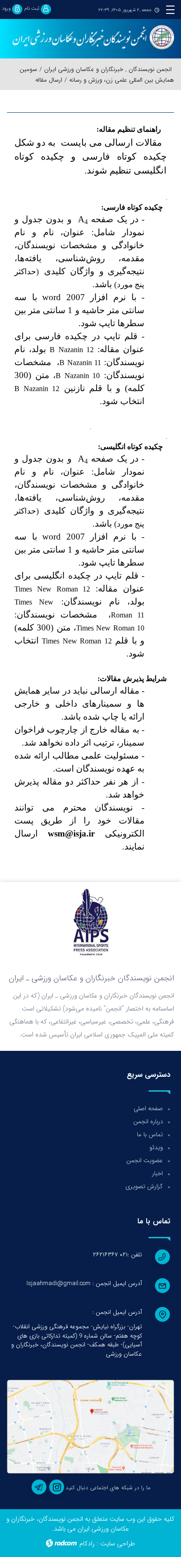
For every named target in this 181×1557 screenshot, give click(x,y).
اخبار (157, 1173)
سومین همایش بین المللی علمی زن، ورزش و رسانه (96, 74)
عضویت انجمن (144, 1160)
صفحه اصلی (148, 1108)
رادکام (87, 1543)
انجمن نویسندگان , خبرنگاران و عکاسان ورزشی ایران (108, 69)
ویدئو (156, 1147)
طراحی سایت (117, 1543)
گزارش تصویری (144, 1186)
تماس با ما (150, 1134)
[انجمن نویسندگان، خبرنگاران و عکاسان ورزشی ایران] (90, 38)
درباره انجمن (148, 1121)
